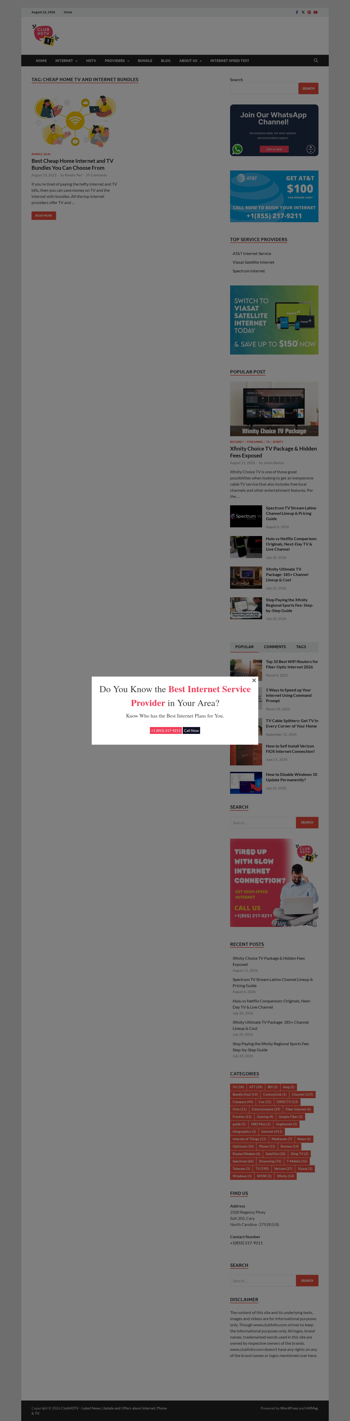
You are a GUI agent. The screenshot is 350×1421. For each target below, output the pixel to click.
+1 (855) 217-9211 (166, 730)
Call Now (191, 730)
